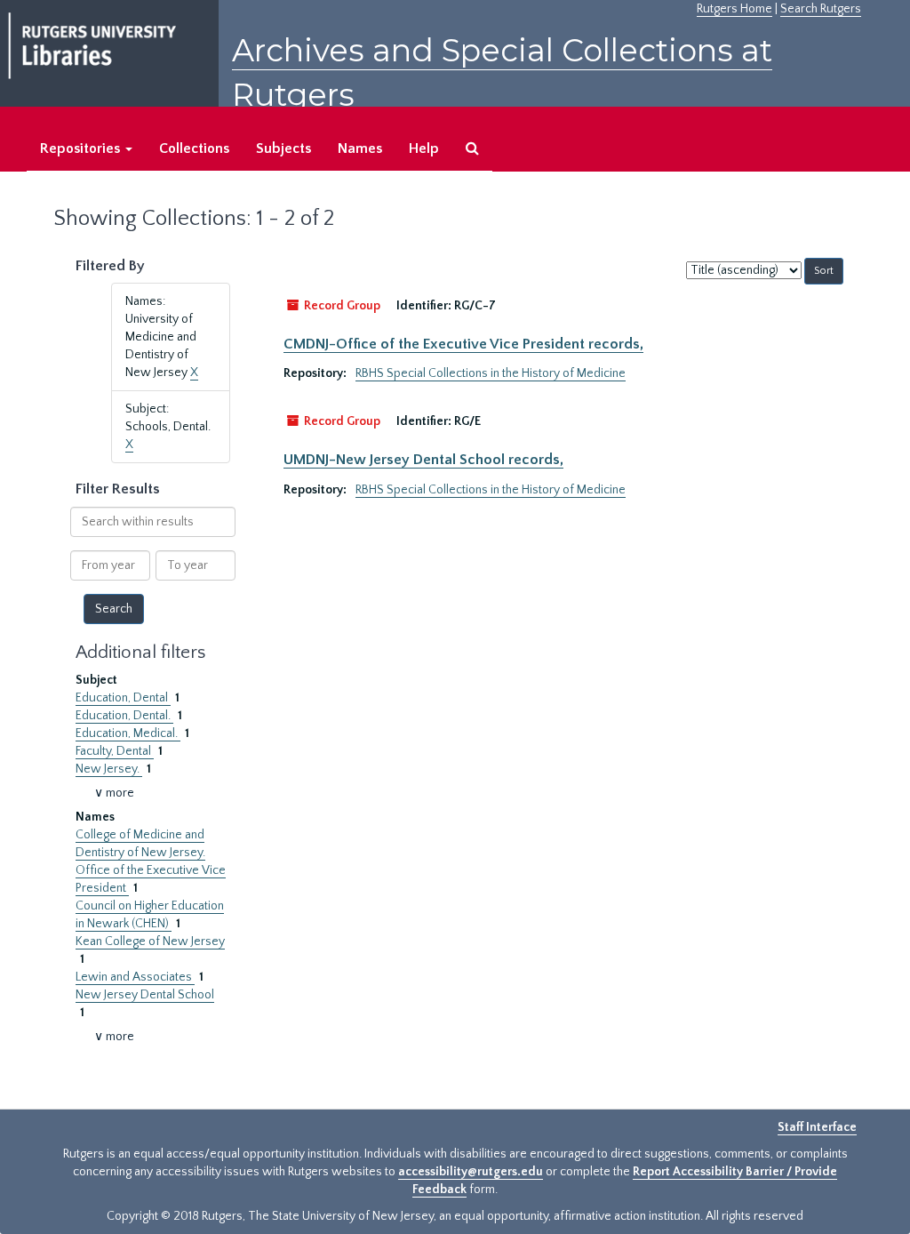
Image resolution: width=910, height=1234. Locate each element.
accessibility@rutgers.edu (470, 1172)
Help (424, 148)
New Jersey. (109, 769)
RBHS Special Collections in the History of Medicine (490, 373)
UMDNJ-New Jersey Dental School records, (423, 460)
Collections (194, 148)
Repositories (82, 148)
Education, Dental (123, 698)
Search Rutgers (820, 9)
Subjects (283, 148)
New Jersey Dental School (145, 995)
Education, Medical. (128, 733)
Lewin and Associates (135, 977)
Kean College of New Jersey (150, 941)
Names (360, 148)
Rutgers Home (734, 9)
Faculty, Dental (115, 751)
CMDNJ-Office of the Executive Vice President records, (463, 344)
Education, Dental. (124, 716)
